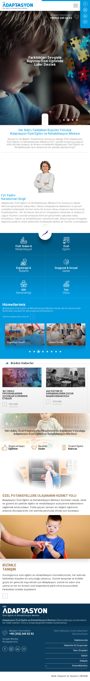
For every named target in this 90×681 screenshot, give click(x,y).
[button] (63, 119)
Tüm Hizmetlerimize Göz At (15, 317)
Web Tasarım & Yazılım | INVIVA (69, 676)
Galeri (84, 655)
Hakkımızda (81, 640)
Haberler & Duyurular (76, 645)
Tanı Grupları (80, 650)
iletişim (84, 660)
